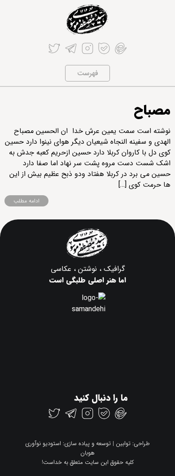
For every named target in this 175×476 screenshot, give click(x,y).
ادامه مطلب (26, 201)
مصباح (152, 110)
